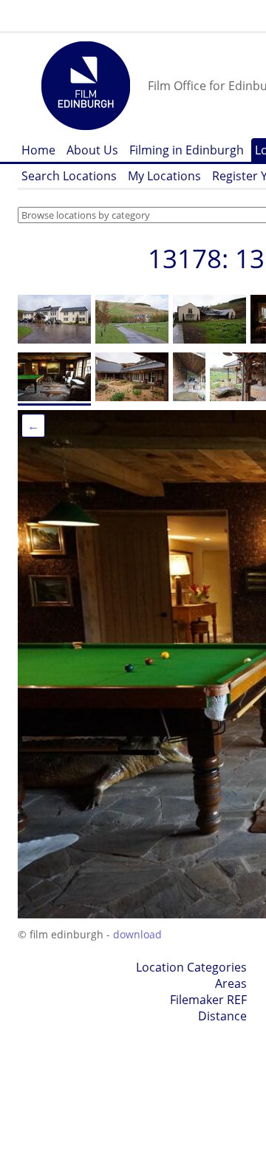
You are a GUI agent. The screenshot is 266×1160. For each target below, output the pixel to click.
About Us (92, 150)
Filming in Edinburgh (186, 150)
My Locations (164, 176)
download (137, 934)
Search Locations (69, 176)
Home (38, 150)
